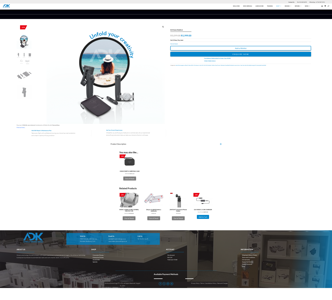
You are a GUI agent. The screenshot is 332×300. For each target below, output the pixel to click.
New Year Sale (243, 65)
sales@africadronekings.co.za (117, 239)
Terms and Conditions (248, 257)
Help (243, 266)
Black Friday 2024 (189, 65)
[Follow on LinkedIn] (171, 283)
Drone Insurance (247, 264)
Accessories (96, 259)
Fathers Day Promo (216, 65)
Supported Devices (247, 262)
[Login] (318, 6)
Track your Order (172, 259)
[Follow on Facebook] (160, 283)
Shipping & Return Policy (249, 255)
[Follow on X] (164, 283)
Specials (95, 262)
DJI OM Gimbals (207, 65)
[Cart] (326, 6)
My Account (171, 255)
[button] (163, 26)
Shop (278, 6)
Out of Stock (129, 178)
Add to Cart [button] (203, 217)
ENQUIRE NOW (241, 54)
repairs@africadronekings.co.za (117, 241)
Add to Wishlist (240, 48)
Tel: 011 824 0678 (302, 2)
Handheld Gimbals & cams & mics (232, 65)
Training (270, 6)
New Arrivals (247, 6)
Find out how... (21, 127)
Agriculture (259, 6)
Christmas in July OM (198, 65)
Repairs (297, 6)
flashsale (223, 65)
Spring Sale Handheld (261, 65)
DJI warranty (246, 259)
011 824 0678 (144, 239)
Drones (287, 6)
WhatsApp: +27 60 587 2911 (317, 2)
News (306, 6)
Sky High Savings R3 (251, 65)
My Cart (169, 257)
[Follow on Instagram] (167, 283)
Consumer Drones (98, 255)
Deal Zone (236, 6)
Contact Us (291, 2)
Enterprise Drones (98, 257)
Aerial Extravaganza (180, 65)
